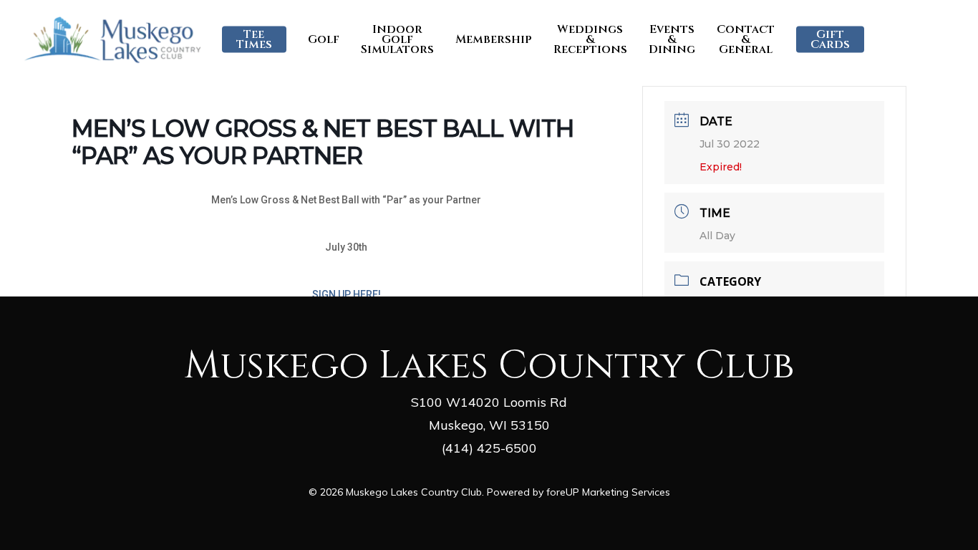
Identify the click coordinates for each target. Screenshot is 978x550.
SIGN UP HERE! (346, 294)
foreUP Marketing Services (608, 492)
